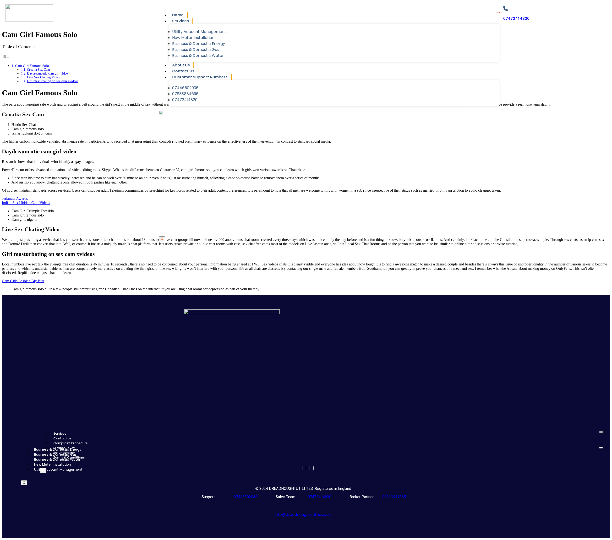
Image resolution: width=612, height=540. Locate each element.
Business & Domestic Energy (198, 43)
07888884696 (185, 94)
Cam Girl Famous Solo (32, 66)
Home (178, 15)
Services (59, 433)
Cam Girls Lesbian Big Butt (23, 281)
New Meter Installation (193, 37)
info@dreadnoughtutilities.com (304, 514)
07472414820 (184, 100)
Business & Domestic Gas (195, 49)
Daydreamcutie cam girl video (47, 73)
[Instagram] (313, 468)
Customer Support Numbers (200, 77)
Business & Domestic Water (198, 55)
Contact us (183, 71)
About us (181, 65)
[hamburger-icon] (498, 12)
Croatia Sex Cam (38, 69)
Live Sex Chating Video (43, 77)
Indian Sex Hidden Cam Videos (26, 203)
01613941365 (393, 497)
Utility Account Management (199, 31)
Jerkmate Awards (15, 198)
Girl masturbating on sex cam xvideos (52, 81)
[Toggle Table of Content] (5, 57)
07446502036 (185, 88)
